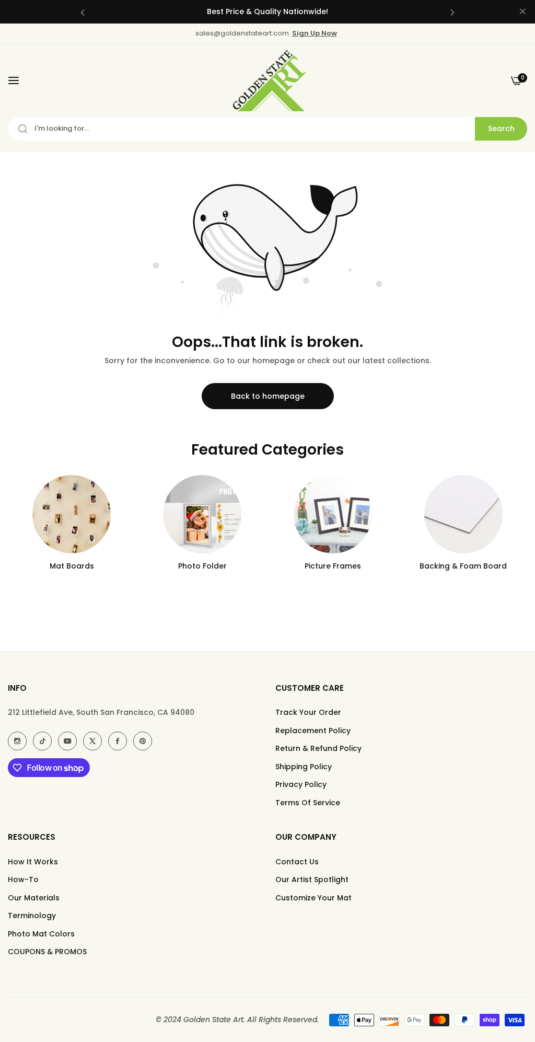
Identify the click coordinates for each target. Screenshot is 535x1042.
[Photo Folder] (202, 514)
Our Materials (34, 898)
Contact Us (297, 861)
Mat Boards (72, 566)
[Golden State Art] (268, 80)
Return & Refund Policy (318, 748)
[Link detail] (17, 741)
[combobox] (267, 129)
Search (501, 128)
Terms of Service (307, 802)
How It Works (33, 861)
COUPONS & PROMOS (47, 951)
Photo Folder (202, 566)
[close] (522, 12)
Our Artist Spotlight (311, 879)
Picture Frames (333, 566)
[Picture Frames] (333, 514)
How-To (23, 879)
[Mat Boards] (71, 514)
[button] (82, 11)
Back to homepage (268, 396)
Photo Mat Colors (41, 934)
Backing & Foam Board (463, 566)
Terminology (32, 915)
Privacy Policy (301, 784)
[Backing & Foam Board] (463, 514)
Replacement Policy (313, 730)
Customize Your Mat (313, 898)
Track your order (308, 712)
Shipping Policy (303, 766)
